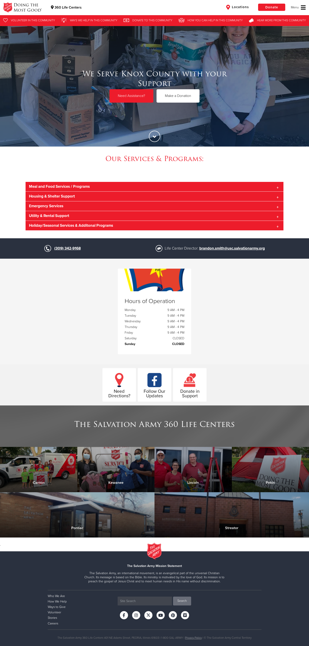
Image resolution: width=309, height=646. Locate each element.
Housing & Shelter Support (52, 196)
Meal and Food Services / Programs (59, 186)
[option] (154, 86)
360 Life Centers (68, 7)
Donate (271, 7)
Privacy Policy (193, 638)
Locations (240, 7)
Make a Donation (178, 95)
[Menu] (298, 7)
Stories (52, 618)
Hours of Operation (150, 301)
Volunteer (54, 612)
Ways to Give (57, 607)
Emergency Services (46, 206)
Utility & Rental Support (49, 215)
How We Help (57, 601)
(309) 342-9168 (67, 248)
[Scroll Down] (154, 136)
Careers (53, 623)
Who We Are (56, 596)
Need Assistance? (131, 95)
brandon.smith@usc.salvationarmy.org (232, 248)
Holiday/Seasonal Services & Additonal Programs (71, 225)
